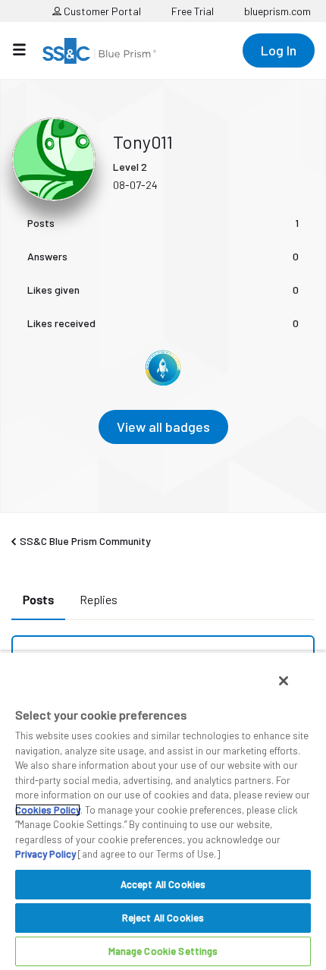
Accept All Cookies (163, 884)
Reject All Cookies (163, 918)
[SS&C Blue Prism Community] (99, 51)
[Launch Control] (163, 368)
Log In (278, 50)
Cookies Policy (47, 810)
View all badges (163, 426)
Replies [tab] (99, 599)
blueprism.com (277, 11)
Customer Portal (101, 11)
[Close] (283, 681)
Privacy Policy (45, 854)
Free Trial (192, 11)
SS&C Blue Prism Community (85, 540)
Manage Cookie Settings (163, 951)
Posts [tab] (38, 599)
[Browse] (26, 49)
